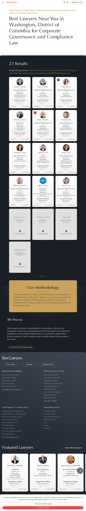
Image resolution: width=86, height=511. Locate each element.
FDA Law (71, 70)
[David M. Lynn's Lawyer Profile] (43, 149)
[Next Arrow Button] (80, 471)
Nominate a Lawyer (50, 419)
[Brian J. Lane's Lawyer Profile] (66, 149)
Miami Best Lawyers (50, 397)
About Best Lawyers (50, 411)
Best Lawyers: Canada (9, 378)
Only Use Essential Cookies (43, 504)
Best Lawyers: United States (10, 375)
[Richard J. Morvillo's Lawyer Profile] (43, 224)
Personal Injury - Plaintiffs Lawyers (12, 411)
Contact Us (47, 428)
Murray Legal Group (42, 469)
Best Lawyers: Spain (8, 383)
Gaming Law (27, 73)
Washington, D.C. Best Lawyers (53, 383)
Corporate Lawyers (8, 428)
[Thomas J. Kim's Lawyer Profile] (66, 116)
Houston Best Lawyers (51, 386)
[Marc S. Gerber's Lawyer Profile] (43, 83)
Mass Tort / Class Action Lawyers (12, 417)
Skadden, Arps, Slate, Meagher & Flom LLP (43, 90)
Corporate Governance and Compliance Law (55, 10)
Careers (46, 425)
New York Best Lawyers (51, 375)
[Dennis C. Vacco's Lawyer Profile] (20, 224)
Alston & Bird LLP (20, 123)
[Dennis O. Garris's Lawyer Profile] (19, 116)
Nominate (29, 364)
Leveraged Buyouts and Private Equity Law (52, 73)
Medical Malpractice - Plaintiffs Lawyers (14, 414)
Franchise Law (15, 73)
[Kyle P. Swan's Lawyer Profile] (66, 182)
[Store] (67, 2)
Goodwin (43, 156)
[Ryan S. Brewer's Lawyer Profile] (43, 182)
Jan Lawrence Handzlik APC (70, 469)
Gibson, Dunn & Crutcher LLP (19, 90)
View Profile (13, 106)
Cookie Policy (53, 499)
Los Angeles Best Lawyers (51, 378)
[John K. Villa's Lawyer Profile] (66, 224)
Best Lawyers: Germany (9, 386)
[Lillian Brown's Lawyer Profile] (66, 83)
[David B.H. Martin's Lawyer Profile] (20, 257)
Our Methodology (49, 414)
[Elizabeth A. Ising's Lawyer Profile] (19, 149)
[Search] (64, 2)
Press (45, 422)
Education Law (60, 70)
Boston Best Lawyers (50, 395)
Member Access (48, 364)
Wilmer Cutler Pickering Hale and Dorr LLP (66, 90)
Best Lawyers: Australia (9, 380)
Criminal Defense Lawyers (10, 422)
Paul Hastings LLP (43, 188)
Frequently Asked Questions (52, 417)
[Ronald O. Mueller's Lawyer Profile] (19, 83)
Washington (32, 13)
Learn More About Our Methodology (21, 347)
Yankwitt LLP (15, 469)
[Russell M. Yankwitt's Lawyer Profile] (15, 461)
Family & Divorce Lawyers (10, 419)
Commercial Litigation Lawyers (11, 431)
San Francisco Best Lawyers (52, 392)
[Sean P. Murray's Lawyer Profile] (42, 461)
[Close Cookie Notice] (84, 496)
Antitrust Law (34, 70)
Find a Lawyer (15, 10)
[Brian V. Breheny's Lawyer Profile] (43, 116)
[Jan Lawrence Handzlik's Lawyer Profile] (70, 461)
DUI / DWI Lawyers (8, 425)
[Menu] (3, 2)
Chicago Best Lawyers (50, 380)
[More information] (23, 101)
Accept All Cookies (43, 508)
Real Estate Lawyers (8, 434)
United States (28, 10)
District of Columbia (17, 13)
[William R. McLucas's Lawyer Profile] (19, 182)
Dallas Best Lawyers (50, 389)
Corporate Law (47, 70)
